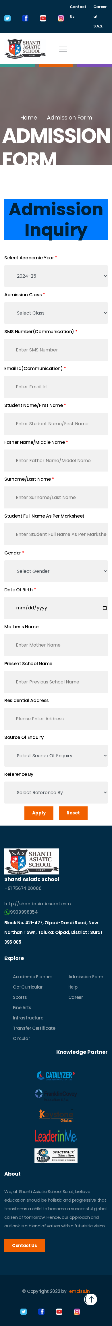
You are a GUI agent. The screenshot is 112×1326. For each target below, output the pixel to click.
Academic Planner (32, 977)
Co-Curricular (28, 987)
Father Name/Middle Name (34, 442)
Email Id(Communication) (33, 368)
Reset (73, 813)
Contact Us (78, 11)
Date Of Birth (18, 590)
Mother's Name (21, 626)
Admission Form (69, 118)
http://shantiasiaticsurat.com (37, 904)
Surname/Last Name (27, 479)
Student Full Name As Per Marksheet (44, 516)
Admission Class (23, 294)
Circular (21, 1038)
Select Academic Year (29, 258)
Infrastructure (28, 1018)
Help (73, 987)
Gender (12, 553)
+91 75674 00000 (22, 888)
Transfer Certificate (34, 1028)
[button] (91, 1299)
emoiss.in (79, 1291)
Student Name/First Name (33, 405)
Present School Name (28, 663)
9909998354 (24, 912)
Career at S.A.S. (100, 16)
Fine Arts (22, 1008)
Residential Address (26, 700)
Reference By (18, 774)
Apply (39, 813)
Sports (20, 997)
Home (28, 118)
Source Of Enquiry (24, 737)
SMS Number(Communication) (39, 331)
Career (75, 997)
